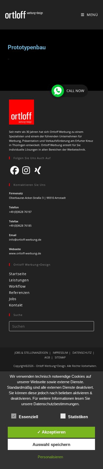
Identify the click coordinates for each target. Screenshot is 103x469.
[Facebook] (15, 170)
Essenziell (28, 417)
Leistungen (19, 280)
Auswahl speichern (51, 444)
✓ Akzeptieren (51, 432)
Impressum (60, 352)
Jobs (12, 298)
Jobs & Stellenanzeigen (31, 352)
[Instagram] (26, 170)
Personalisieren (50, 457)
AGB (47, 357)
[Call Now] (58, 91)
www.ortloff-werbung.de (25, 253)
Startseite (17, 273)
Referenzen (19, 292)
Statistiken (78, 417)
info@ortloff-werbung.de (25, 239)
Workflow (17, 286)
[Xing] (38, 170)
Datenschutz (82, 352)
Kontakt (16, 305)
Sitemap (60, 357)
